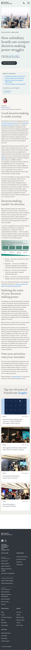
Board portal (4, 561)
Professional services (22, 557)
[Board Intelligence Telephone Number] (24, 3)
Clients (18, 615)
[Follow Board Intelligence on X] (6, 541)
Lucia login (4, 636)
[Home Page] (6, 535)
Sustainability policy (5, 545)
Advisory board (20, 620)
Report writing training (7, 583)
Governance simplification (7, 573)
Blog (2, 612)
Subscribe (7, 91)
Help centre (4, 638)
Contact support (5, 641)
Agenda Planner (16, 377)
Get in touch (20, 625)
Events (3, 615)
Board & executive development (6, 595)
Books (3, 620)
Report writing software (7, 580)
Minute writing (5, 563)
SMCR (3, 158)
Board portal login (5, 633)
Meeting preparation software (6, 570)
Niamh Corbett (15, 56)
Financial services (21, 559)
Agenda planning (5, 566)
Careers (19, 622)
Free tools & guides (6, 617)
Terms (2, 548)
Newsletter (4, 622)
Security (3, 604)
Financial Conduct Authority (9, 123)
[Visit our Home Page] (6, 3)
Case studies (4, 625)
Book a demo (15, 647)
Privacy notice (4, 544)
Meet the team (20, 617)
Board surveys (5, 602)
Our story (19, 612)
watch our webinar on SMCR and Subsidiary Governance (14, 285)
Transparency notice (5, 549)
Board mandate (5, 592)
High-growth (20, 564)
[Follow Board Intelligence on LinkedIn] (2, 541)
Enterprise (19, 562)
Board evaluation (5, 599)
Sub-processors (4, 547)
